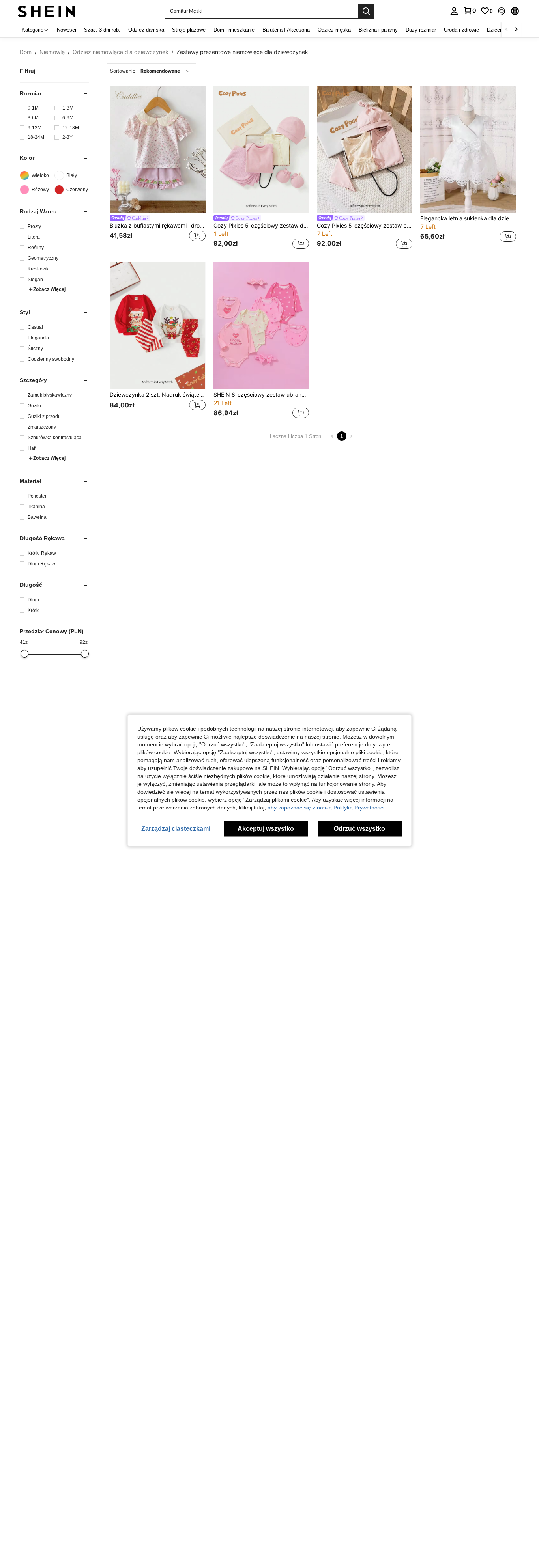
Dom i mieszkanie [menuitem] (234, 30)
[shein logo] (46, 11)
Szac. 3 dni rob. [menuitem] (102, 30)
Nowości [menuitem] (66, 30)
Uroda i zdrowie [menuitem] (461, 30)
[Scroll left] (506, 29)
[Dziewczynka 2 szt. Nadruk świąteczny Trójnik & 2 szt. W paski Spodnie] (157, 326)
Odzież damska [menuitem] (146, 30)
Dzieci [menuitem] (494, 30)
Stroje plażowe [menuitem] (189, 30)
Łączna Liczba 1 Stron (295, 436)
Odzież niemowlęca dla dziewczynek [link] (120, 52)
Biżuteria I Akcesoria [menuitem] (286, 30)
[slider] (24, 654)
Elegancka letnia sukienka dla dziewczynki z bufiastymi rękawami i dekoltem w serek (468, 218)
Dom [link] (26, 52)
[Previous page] (332, 436)
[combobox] (151, 71)
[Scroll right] (516, 29)
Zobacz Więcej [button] (49, 289)
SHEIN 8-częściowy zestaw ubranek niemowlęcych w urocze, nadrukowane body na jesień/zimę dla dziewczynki (261, 395)
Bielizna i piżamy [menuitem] (378, 30)
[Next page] (351, 436)
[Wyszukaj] (366, 11)
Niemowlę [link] (52, 52)
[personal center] (454, 11)
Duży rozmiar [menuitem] (421, 30)
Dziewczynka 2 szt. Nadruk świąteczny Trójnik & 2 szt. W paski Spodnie (157, 395)
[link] (469, 10)
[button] (501, 11)
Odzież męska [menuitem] (334, 30)
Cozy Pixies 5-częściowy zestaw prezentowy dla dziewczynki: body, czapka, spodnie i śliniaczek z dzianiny (364, 225)
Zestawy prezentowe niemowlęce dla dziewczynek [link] (242, 52)
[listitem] (157, 168)
